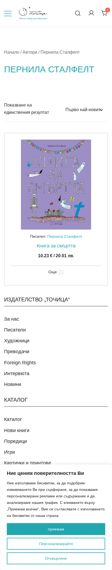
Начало (11, 52)
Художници (16, 340)
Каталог (13, 419)
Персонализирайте (56, 544)
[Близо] (106, 469)
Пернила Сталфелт (64, 236)
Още (52, 272)
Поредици (15, 441)
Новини (12, 384)
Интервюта (16, 373)
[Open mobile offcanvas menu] (8, 13)
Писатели (15, 330)
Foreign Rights (20, 362)
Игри (9, 452)
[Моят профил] (91, 13)
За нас (11, 319)
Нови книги (16, 430)
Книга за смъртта (56, 246)
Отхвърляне (56, 558)
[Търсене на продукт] (77, 13)
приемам (56, 529)
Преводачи (16, 351)
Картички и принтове (27, 463)
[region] (56, 517)
